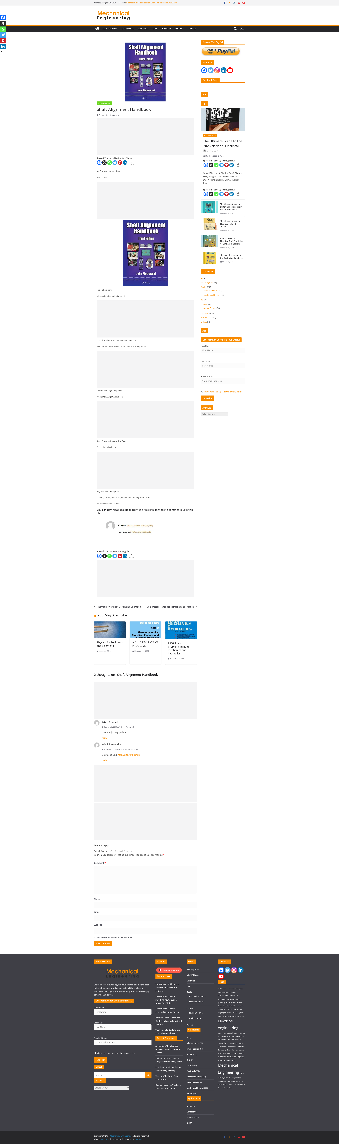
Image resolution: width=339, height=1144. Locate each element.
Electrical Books (210, 135)
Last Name (205, 361)
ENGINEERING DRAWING (226, 1040)
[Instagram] (217, 70)
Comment (100, 862)
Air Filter (221, 989)
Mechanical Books (104, 103)
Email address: (207, 376)
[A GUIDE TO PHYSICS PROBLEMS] (145, 623)
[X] (104, 162)
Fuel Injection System (236, 1043)
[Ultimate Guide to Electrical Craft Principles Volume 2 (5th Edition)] (209, 243)
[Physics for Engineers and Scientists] (110, 623)
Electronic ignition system (235, 1036)
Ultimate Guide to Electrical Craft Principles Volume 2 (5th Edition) (231, 241)
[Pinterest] (120, 162)
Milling (242, 1073)
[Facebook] (99, 162)
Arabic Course (210, 308)
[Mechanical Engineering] (97, 29)
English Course (196, 1013)
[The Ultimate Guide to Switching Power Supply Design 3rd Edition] (209, 209)
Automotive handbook (228, 995)
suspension (238, 1084)
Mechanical (206, 317)
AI (202, 278)
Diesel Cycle (237, 1012)
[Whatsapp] (109, 162)
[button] (169, 29)
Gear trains (230, 1050)
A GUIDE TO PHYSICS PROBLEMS (145, 644)
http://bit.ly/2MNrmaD (129, 754)
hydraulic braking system (234, 1053)
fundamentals (231, 1047)
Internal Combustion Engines (231, 1056)
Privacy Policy (193, 1117)
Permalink (132, 727)
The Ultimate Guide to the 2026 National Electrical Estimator (222, 146)
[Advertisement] (145, 136)
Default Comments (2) (103, 851)
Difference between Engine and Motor (231, 1016)
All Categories (109, 28)
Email (96, 911)
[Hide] (1, 52)
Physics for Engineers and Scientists (110, 644)
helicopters (222, 1053)
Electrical (143, 28)
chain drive (240, 1006)
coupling (221, 1013)
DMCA (189, 1123)
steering (230, 1084)
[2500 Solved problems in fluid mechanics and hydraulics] (181, 623)
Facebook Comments (124, 851)
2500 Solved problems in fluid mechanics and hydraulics (178, 648)
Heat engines (239, 1050)
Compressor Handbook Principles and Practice (170, 606)
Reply (104, 738)
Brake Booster (234, 1002)
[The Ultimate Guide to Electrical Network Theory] (209, 226)
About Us (191, 1106)
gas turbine (240, 1047)
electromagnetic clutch (225, 1033)
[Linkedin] (125, 162)
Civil (155, 28)
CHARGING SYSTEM (224, 1009)
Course (178, 28)
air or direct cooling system (233, 989)
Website (98, 924)
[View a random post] (242, 29)
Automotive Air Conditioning (228, 992)
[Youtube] (230, 70)
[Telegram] (114, 162)
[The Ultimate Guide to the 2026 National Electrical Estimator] (223, 119)
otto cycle (222, 1077)
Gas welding (222, 1050)
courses (227, 1012)
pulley (229, 1078)
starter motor (222, 1084)
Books (165, 28)
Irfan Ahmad (110, 722)
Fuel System (222, 1047)
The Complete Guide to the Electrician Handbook (231, 256)
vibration (229, 1088)
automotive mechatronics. (227, 999)
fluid (226, 1043)
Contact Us (192, 1111)
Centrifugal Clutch (229, 1006)
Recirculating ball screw (235, 1081)
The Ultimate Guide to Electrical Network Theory (147, 2)
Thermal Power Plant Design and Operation (119, 606)
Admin (116, 115)
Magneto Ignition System (226, 1060)
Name (97, 899)
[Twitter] (211, 70)
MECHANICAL (128, 28)
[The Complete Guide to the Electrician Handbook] (209, 258)
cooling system (236, 1009)
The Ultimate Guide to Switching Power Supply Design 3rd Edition (231, 207)
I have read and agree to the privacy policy (223, 391)
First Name (206, 346)
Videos (192, 28)
